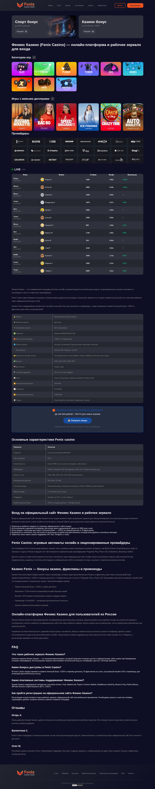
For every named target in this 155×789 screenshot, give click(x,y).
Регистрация (135, 5)
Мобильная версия (89, 773)
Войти (120, 5)
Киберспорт (102, 5)
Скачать (131, 773)
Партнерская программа (109, 773)
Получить (20, 31)
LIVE (59, 5)
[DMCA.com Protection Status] (77, 786)
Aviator (90, 5)
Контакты (75, 773)
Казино (67, 5)
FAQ (122, 773)
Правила (65, 773)
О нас (56, 773)
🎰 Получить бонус (77, 420)
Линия (50, 5)
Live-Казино (79, 5)
